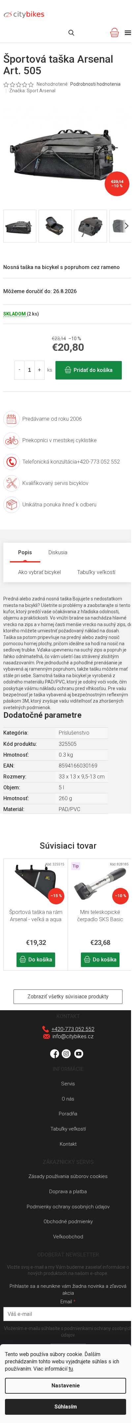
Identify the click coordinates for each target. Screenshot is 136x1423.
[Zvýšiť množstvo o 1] (39, 370)
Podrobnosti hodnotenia (95, 84)
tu (71, 1369)
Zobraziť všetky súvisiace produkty (68, 996)
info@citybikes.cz (72, 1036)
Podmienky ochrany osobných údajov (68, 1207)
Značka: (32, 90)
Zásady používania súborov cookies (68, 1176)
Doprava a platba (68, 1192)
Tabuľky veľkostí (68, 1129)
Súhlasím (65, 1407)
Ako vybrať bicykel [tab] (39, 572)
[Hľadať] (71, 32)
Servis (68, 1084)
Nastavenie (65, 1385)
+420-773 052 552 (72, 1029)
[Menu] (128, 32)
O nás (68, 1099)
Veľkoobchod (68, 1237)
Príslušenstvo (74, 733)
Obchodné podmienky (68, 1222)
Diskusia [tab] (58, 552)
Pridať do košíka (93, 370)
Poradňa (68, 1114)
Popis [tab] (25, 552)
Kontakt (68, 1144)
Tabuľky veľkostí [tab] (96, 572)
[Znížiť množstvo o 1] (19, 370)
